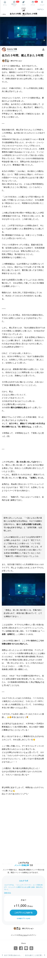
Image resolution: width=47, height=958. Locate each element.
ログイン (40, 9)
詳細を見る (7, 893)
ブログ (23, 15)
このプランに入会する (23, 912)
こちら (24, 935)
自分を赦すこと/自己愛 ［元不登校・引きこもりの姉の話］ (35, 955)
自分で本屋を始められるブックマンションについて (14, 955)
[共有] (43, 49)
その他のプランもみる (23, 918)
